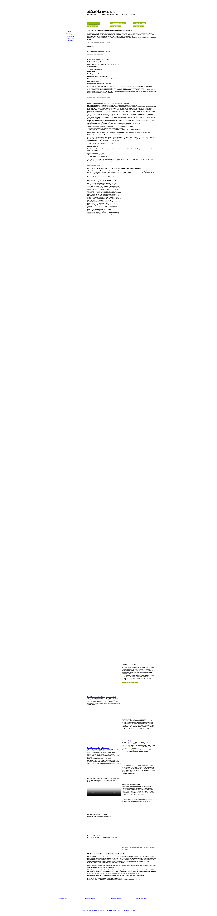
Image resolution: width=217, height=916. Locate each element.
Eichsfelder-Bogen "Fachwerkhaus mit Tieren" (134, 719)
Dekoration (70, 38)
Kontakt (69, 40)
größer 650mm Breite (141, 898)
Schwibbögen (69, 34)
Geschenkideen (69, 36)
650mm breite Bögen (115, 898)
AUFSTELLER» (98, 910)
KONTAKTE (120, 910)
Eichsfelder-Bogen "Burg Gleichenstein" (98, 748)
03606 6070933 (102, 879)
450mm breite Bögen (89, 898)
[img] (69, 17)
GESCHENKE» (111, 910)
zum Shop (114, 837)
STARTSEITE (86, 910)
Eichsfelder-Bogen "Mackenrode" (131, 741)
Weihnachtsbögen (62, 898)
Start (69, 31)
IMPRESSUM (130, 910)
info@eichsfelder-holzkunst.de (132, 879)
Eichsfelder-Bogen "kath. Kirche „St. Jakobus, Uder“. (101, 697)
